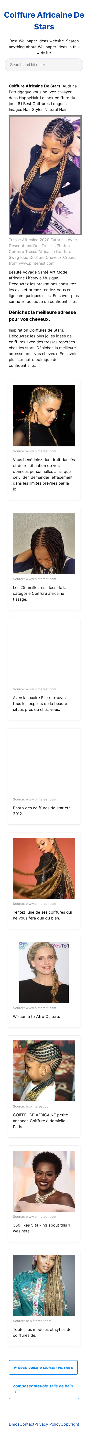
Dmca (14, 1424)
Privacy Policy (47, 1424)
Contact (27, 1424)
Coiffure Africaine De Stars (44, 20)
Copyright (70, 1424)
